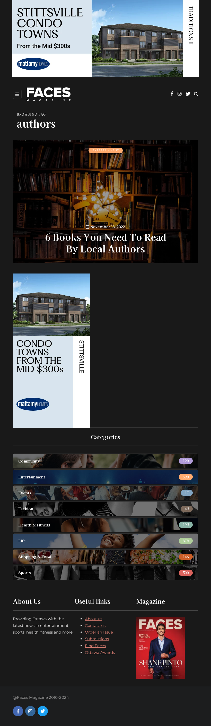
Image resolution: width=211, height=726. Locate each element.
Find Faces (95, 645)
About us (93, 618)
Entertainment (105, 150)
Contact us (95, 625)
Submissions (97, 638)
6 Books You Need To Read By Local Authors (105, 242)
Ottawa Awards (100, 652)
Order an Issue (99, 632)
